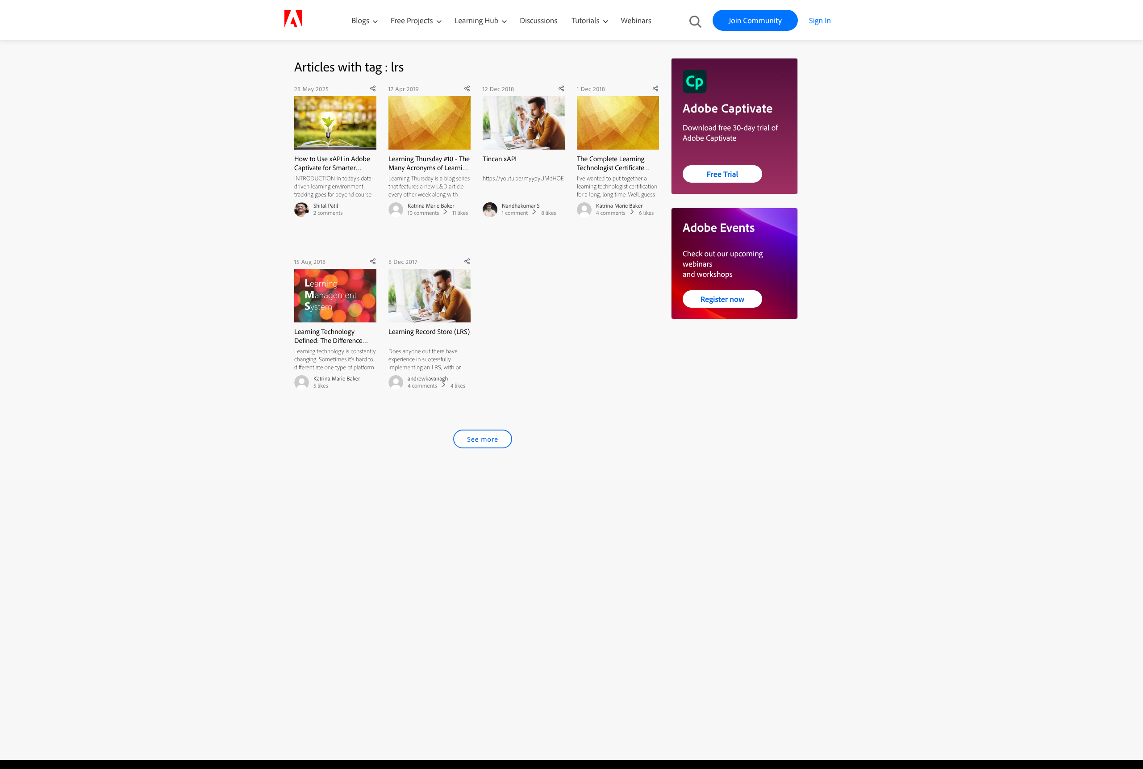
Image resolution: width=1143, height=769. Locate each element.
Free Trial (722, 174)
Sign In (820, 20)
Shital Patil (325, 205)
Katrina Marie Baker (431, 205)
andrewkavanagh (428, 378)
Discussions (538, 20)
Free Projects (413, 20)
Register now (723, 299)
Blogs (360, 20)
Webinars (636, 20)
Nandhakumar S (521, 205)
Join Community (755, 20)
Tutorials (586, 20)
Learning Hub (478, 20)
